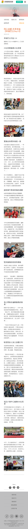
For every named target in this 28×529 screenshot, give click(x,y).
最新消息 (14, 494)
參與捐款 (19, 1)
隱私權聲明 (14, 505)
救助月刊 (14, 498)
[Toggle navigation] (25, 2)
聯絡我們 (14, 501)
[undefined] (14, 68)
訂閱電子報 (14, 508)
